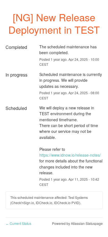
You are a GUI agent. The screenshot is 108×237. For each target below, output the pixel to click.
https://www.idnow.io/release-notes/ (70, 155)
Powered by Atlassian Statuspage (77, 223)
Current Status (18, 223)
